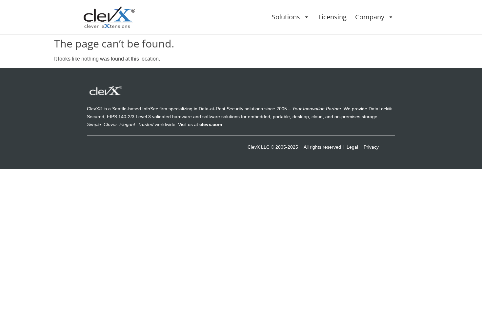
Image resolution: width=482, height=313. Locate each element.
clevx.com (210, 124)
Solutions (286, 16)
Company (369, 16)
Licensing (332, 16)
